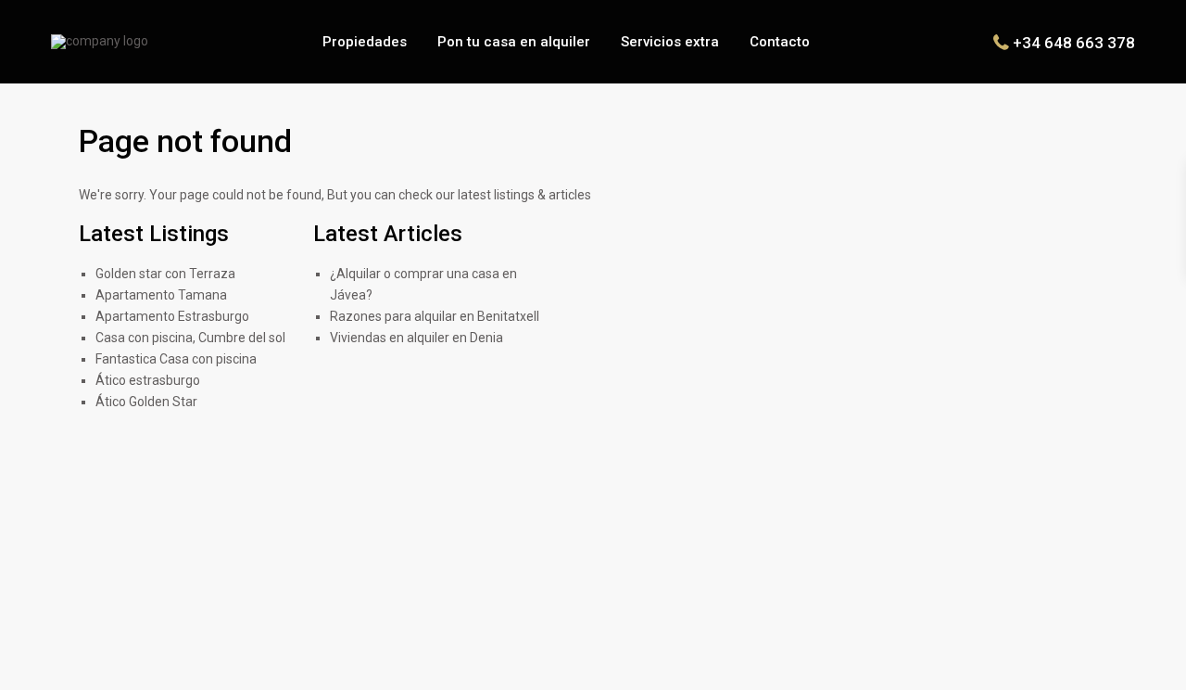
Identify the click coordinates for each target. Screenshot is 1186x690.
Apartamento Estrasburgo (172, 316)
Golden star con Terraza (165, 273)
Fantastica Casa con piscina (176, 358)
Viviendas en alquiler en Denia (416, 337)
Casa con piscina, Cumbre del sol (190, 337)
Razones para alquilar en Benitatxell (434, 316)
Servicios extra (670, 41)
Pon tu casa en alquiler (513, 41)
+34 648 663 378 (1074, 41)
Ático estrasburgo (147, 380)
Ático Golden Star (146, 401)
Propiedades (364, 41)
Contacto (780, 41)
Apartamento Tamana (161, 295)
